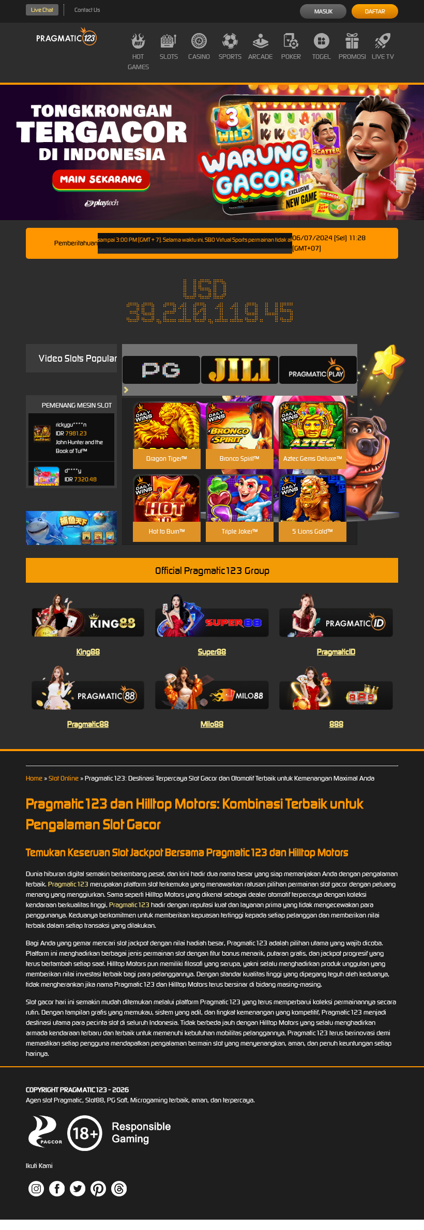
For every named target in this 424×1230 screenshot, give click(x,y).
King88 (88, 652)
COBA (167, 413)
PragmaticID (336, 652)
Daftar (375, 11)
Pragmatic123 (68, 884)
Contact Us (87, 9)
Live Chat (42, 9)
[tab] (161, 370)
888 (336, 724)
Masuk (323, 11)
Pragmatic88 (88, 724)
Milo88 (212, 724)
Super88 (212, 652)
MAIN (167, 436)
